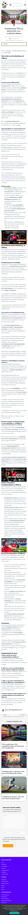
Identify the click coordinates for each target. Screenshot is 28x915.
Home (2, 50)
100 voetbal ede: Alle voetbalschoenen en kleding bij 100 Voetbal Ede (13, 746)
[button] (25, 5)
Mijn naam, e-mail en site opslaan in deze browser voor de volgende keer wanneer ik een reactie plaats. (14, 839)
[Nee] (26, 909)
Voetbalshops (8, 50)
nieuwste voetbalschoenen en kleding (15, 314)
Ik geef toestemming (14, 913)
